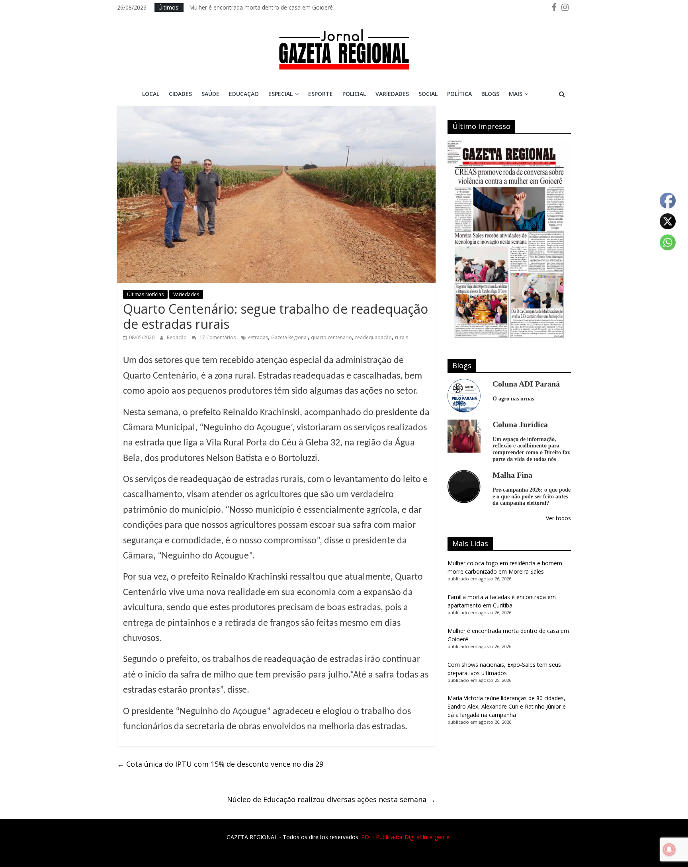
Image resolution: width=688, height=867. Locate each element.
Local (150, 94)
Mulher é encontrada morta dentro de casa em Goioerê (261, 7)
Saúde (210, 94)
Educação (244, 94)
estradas (258, 337)
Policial (354, 94)
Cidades (180, 94)
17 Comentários (217, 337)
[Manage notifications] (669, 849)
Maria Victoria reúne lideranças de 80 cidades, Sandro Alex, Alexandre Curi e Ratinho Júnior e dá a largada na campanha (507, 706)
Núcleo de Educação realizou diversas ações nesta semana (331, 799)
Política (459, 94)
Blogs (490, 94)
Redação (177, 337)
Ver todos (558, 518)
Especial (280, 94)
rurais (401, 337)
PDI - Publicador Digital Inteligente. (406, 837)
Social (428, 94)
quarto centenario (331, 337)
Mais (515, 94)
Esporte (320, 94)
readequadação (373, 337)
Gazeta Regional (289, 337)
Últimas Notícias (145, 294)
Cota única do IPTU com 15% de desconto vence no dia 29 (220, 764)
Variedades (392, 94)
